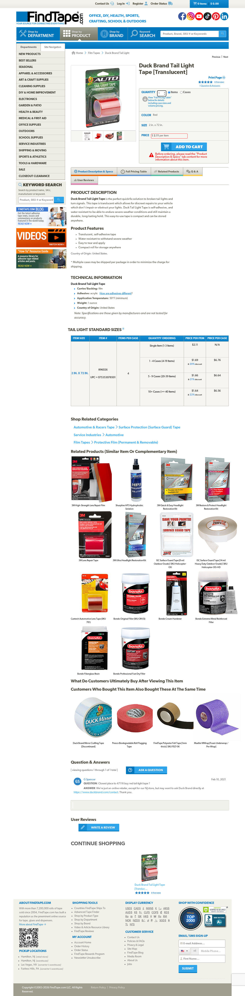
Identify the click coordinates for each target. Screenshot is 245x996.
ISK (139, 916)
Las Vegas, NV (29, 964)
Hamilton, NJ (28, 956)
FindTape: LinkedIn (224, 16)
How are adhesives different (115, 293)
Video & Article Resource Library (91, 927)
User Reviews (85, 180)
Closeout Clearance (34, 176)
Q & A (194, 171)
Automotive (114, 435)
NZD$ (136, 920)
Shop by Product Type (86, 916)
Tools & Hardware (33, 163)
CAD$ (137, 908)
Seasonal (26, 67)
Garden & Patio (30, 105)
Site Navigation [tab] (52, 47)
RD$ (166, 912)
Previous (216, 57)
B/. (143, 920)
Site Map (132, 949)
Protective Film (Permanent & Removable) (126, 442)
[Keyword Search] (59, 200)
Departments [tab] (28, 47)
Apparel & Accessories (35, 73)
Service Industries (87, 435)
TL (126, 924)
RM (165, 916)
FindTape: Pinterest (216, 16)
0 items (208, 3)
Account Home (82, 942)
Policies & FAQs (136, 941)
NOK (128, 920)
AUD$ (128, 912)
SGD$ (162, 920)
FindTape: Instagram (191, 16)
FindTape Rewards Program (89, 954)
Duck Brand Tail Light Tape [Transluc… (150, 889)
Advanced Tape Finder (86, 912)
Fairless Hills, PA (30, 968)
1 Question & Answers (209, 86)
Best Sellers (27, 60)
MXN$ (149, 908)
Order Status (81, 950)
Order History (81, 946)
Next (225, 57)
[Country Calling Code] (184, 950)
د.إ (160, 908)
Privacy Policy (117, 987)
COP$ (155, 912)
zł (148, 920)
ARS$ (166, 908)
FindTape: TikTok (207, 16)
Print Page (215, 77)
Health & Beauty (31, 112)
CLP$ (147, 912)
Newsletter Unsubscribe (87, 958)
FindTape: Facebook (182, 16)
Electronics (28, 99)
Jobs (129, 964)
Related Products (168, 171)
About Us (132, 960)
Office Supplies (30, 125)
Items (174, 92)
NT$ (132, 924)
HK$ (145, 916)
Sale (22, 169)
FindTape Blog (135, 952)
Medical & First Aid (33, 118)
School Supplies (31, 137)
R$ (135, 912)
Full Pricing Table (136, 171)
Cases (187, 92)
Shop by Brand (82, 923)
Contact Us (133, 937)
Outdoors (26, 131)
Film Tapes (94, 53)
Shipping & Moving (33, 150)
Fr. (140, 912)
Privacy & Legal (135, 945)
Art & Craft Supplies (33, 80)
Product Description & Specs (95, 171)
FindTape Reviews (84, 931)
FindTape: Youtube (199, 16)
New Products (30, 54)
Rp (126, 916)
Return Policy (98, 987)
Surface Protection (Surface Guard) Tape (149, 427)
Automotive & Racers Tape (94, 427)
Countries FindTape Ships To (89, 908)
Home (79, 53)
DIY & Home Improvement (37, 92)
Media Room (134, 956)
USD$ (128, 908)
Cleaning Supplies (32, 86)
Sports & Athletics (32, 157)
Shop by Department (85, 919)
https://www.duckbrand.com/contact (96, 792)
